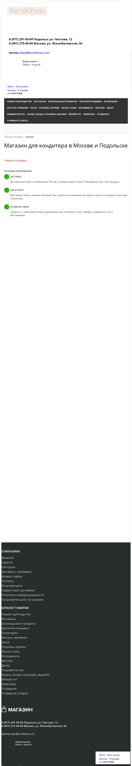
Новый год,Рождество (16, 614)
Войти (11, 86)
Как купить (8, 567)
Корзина (12, 90)
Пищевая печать (12, 670)
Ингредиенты (10, 656)
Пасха (5, 642)
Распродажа (9, 633)
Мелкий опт (9, 679)
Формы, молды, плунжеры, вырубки (25, 675)
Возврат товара (11, 576)
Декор (5, 665)
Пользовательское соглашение (22, 600)
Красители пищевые (15, 628)
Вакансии (7, 558)
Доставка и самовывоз (16, 572)
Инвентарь (8, 684)
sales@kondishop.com (34, 52)
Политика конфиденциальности (22, 595)
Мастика (7, 661)
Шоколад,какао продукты (18, 623)
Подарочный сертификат (18, 590)
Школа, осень (10, 651)
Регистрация (22, 86)
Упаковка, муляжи (13, 647)
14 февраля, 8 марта (14, 693)
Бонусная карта (11, 586)
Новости (7, 562)
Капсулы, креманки (14, 637)
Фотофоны (8, 619)
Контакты (7, 581)
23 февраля (8, 689)
